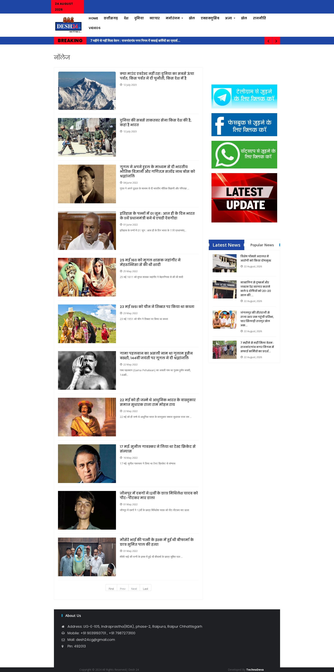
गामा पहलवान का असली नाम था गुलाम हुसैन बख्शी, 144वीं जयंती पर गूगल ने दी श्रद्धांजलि (156, 355)
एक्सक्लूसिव (210, 18)
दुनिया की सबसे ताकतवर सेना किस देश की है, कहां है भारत (156, 122)
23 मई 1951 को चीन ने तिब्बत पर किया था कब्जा (157, 306)
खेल (192, 18)
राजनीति (259, 18)
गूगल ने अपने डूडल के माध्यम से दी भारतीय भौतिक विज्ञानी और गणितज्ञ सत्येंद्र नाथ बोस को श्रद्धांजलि (157, 172)
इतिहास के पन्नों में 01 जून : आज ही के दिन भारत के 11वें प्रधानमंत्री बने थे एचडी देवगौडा (157, 216)
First (111, 589)
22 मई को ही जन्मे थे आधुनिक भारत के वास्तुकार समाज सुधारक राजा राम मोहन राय (158, 402)
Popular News (262, 245)
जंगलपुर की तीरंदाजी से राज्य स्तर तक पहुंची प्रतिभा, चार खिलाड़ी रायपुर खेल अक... (257, 319)
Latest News (226, 245)
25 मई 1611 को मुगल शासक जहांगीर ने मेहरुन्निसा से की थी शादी (150, 262)
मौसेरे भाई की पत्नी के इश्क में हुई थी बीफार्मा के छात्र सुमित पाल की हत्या (157, 542)
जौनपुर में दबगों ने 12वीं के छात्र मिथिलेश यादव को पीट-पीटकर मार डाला (159, 495)
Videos (95, 28)
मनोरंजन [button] (173, 18)
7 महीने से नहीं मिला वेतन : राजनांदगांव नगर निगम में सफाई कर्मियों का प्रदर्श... (257, 347)
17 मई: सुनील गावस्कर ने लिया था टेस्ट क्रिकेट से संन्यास (158, 449)
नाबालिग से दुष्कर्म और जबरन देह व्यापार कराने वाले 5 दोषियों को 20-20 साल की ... (255, 288)
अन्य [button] (229, 18)
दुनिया (139, 18)
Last (145, 589)
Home (93, 18)
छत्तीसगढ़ (111, 18)
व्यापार (155, 18)
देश (126, 18)
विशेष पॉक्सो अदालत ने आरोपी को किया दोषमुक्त (255, 258)
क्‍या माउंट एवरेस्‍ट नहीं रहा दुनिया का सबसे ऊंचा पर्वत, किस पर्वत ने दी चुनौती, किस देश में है (157, 76)
